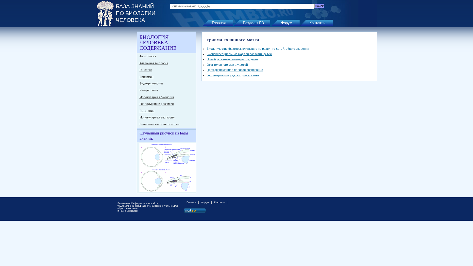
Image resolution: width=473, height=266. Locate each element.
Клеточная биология (153, 63)
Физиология (147, 56)
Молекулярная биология (156, 97)
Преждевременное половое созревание (235, 70)
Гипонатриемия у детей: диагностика (233, 75)
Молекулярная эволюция (157, 117)
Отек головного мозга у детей (227, 64)
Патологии (146, 111)
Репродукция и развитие (156, 104)
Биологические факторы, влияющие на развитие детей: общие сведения (258, 48)
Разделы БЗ (253, 23)
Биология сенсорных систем (159, 124)
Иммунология (148, 90)
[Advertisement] (115, 105)
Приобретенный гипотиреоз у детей (232, 59)
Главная (219, 23)
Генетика (145, 70)
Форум (286, 23)
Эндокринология (151, 83)
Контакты (317, 23)
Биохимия (146, 77)
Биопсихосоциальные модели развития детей (239, 54)
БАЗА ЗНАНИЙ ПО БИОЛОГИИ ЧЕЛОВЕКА (135, 13)
